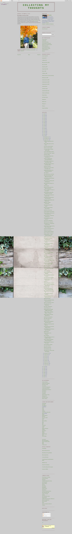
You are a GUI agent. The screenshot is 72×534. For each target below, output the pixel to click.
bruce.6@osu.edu (44, 28)
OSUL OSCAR (44, 497)
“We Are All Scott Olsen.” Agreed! (49, 153)
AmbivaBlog (44, 403)
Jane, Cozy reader (45, 417)
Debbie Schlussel (44, 415)
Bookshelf (43, 479)
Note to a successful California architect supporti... (48, 253)
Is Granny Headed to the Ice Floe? (49, 211)
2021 (44, 121)
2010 (44, 366)
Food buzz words (46, 286)
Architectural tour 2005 (45, 81)
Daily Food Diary (35, 20)
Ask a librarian (46, 172)
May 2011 (46, 359)
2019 (44, 124)
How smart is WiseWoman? (48, 306)
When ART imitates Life (47, 318)
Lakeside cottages (45, 88)
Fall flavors (45, 281)
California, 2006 (44, 73)
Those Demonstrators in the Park (49, 174)
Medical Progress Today (46, 394)
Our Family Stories (45, 97)
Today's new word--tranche (48, 147)
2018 (44, 125)
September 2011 (46, 353)
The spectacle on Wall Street (48, 220)
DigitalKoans (44, 487)
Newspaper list (44, 395)
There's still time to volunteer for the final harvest (49, 216)
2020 (44, 122)
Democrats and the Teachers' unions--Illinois (48, 208)
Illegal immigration (45, 45)
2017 (44, 127)
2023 (44, 118)
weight (22, 50)
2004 (44, 375)
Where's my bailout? (47, 266)
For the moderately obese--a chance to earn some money (48, 289)
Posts (44, 513)
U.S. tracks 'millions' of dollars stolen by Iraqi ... (48, 150)
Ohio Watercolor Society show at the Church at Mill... (49, 164)
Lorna (43, 427)
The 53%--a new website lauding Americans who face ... (49, 300)
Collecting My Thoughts (36, 7)
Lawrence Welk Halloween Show (49, 151)
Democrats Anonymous (47, 347)
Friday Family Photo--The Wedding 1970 (48, 279)
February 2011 (46, 363)
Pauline (43, 432)
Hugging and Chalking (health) (47, 44)
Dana (43, 413)
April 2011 (46, 360)
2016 (44, 128)
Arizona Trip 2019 (45, 55)
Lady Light (44, 425)
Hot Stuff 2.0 (44, 489)
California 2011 (44, 60)
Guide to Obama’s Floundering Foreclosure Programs (48, 340)
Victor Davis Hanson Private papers (47, 466)
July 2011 (45, 356)
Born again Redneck (45, 440)
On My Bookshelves (45, 49)
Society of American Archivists (47, 503)
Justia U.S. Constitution (45, 464)
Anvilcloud (44, 439)
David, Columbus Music (46, 441)
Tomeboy (43, 505)
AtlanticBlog (44, 448)
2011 (44, 135)
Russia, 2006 (44, 71)
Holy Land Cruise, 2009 (46, 62)
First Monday (44, 390)
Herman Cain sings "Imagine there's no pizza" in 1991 (48, 263)
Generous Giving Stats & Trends (49, 258)
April (43, 407)
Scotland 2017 (44, 58)
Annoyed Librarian (45, 478)
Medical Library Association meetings (48, 75)
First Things (44, 392)
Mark (43, 443)
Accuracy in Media (45, 469)
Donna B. (43, 416)
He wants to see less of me (22, 15)
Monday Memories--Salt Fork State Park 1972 (48, 315)
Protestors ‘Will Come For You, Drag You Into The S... (48, 188)
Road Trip (45, 255)
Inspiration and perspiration (48, 316)
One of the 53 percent (47, 265)
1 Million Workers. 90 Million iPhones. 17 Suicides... (48, 312)
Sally (43, 434)
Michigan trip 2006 (45, 77)
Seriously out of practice (47, 229)
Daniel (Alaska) (44, 483)
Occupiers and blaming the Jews (49, 228)
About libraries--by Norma (46, 477)
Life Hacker (44, 393)
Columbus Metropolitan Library (47, 480)
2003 (44, 376)
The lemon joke (46, 185)
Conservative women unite (46, 412)
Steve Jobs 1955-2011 (47, 345)
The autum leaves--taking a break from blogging (49, 351)
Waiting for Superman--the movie (49, 282)
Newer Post (19, 54)
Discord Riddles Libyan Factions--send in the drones (49, 329)
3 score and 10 (44, 444)
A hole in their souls (47, 270)
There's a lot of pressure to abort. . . (49, 302)
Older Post (38, 54)
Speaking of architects (47, 166)
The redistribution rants (47, 348)
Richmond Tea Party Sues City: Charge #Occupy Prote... (48, 171)
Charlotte (43, 411)
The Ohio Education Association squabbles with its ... (49, 327)
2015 (44, 129)
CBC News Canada (45, 384)
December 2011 (46, 136)
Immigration (44, 99)
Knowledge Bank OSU (45, 492)
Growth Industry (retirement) (46, 43)
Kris (42, 424)
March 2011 (46, 361)
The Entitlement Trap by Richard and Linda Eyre (49, 179)
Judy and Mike (44, 420)
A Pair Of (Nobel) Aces (47, 307)
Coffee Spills (44, 40)
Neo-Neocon (44, 430)
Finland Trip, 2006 (45, 68)
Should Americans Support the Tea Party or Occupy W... (49, 227)
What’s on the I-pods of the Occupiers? (48, 246)
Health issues (44, 101)
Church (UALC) (44, 39)
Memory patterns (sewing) (46, 48)
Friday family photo (47, 250)
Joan (43, 419)
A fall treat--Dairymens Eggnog (48, 231)
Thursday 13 (44, 103)
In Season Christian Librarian (46, 491)
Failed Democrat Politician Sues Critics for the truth (49, 198)
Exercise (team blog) (45, 42)
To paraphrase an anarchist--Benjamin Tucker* (48, 239)
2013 (44, 132)
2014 (44, 131)
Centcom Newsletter (45, 457)
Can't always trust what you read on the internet (49, 261)
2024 (44, 116)
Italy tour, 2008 (44, 64)
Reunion (43, 50)
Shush (43, 502)
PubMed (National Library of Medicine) (48, 498)
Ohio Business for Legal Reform (47, 452)
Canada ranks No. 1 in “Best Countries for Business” (48, 235)
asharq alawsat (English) (46, 383)
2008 (44, 369)
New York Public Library (46, 496)
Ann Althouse (44, 405)
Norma (50, 15)
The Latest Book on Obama (48, 344)
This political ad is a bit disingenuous (47, 304)
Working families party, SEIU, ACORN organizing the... (48, 310)
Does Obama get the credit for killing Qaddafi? (48, 244)
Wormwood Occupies (47, 298)
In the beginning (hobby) (46, 47)
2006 (44, 372)
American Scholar (45, 381)
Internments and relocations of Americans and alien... (48, 296)
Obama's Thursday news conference (47, 333)
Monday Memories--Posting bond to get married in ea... (49, 213)
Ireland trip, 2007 (44, 66)
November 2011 (46, 138)
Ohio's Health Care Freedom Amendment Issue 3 (48, 257)
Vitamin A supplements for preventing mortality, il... (48, 159)
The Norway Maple (47, 154)
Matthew (43, 494)
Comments (45, 515)
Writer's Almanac (44, 398)
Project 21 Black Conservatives (49, 232)
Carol (43, 408)
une (43, 421)
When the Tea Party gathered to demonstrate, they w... (48, 322)
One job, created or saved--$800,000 (48, 273)
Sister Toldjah (44, 436)
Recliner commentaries (45, 499)
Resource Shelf (44, 501)
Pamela (43, 431)
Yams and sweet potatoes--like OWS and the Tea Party (48, 176)
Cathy (43, 409)
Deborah (43, 484)
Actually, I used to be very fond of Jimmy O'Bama (49, 249)
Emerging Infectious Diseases (46, 389)
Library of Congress (45, 493)
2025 (44, 115)
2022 (44, 119)
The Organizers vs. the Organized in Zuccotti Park (49, 224)
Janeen (43, 418)
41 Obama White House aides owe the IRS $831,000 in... (49, 337)
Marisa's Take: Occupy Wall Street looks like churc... (49, 285)
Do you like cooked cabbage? (48, 146)
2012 (44, 134)
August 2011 (46, 354)
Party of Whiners (46, 335)
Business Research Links (46, 450)
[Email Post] (36, 49)
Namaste (43, 429)
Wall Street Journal (45, 397)
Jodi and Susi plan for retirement (49, 277)
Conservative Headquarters (46, 387)
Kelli (43, 423)
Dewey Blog (44, 485)
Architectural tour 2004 (45, 84)
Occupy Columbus (47, 319)
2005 (44, 373)
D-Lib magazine (44, 482)
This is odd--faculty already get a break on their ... (49, 195)
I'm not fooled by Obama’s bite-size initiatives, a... (48, 157)
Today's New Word (45, 108)
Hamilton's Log (44, 462)
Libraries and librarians (45, 92)
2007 (44, 371)
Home (29, 54)
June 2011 (46, 357)
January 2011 (46, 364)
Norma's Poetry (44, 95)
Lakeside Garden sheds (45, 90)
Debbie (43, 414)
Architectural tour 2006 (45, 79)
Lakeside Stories (44, 86)
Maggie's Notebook (45, 428)
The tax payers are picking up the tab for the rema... (49, 181)
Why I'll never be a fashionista (48, 221)
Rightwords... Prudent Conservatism (47, 203)
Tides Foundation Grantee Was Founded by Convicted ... (48, 193)
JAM (43, 442)
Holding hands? (46, 331)
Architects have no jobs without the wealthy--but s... (49, 168)
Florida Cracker (44, 488)
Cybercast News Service (45, 388)
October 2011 (46, 139)
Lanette (43, 426)
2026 (44, 113)
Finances (43, 105)
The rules (47, 22)
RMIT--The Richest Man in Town (49, 236)
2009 (44, 368)
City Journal (44, 385)
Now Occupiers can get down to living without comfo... (49, 162)
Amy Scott (43, 404)
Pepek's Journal (44, 433)
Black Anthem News (45, 454)
